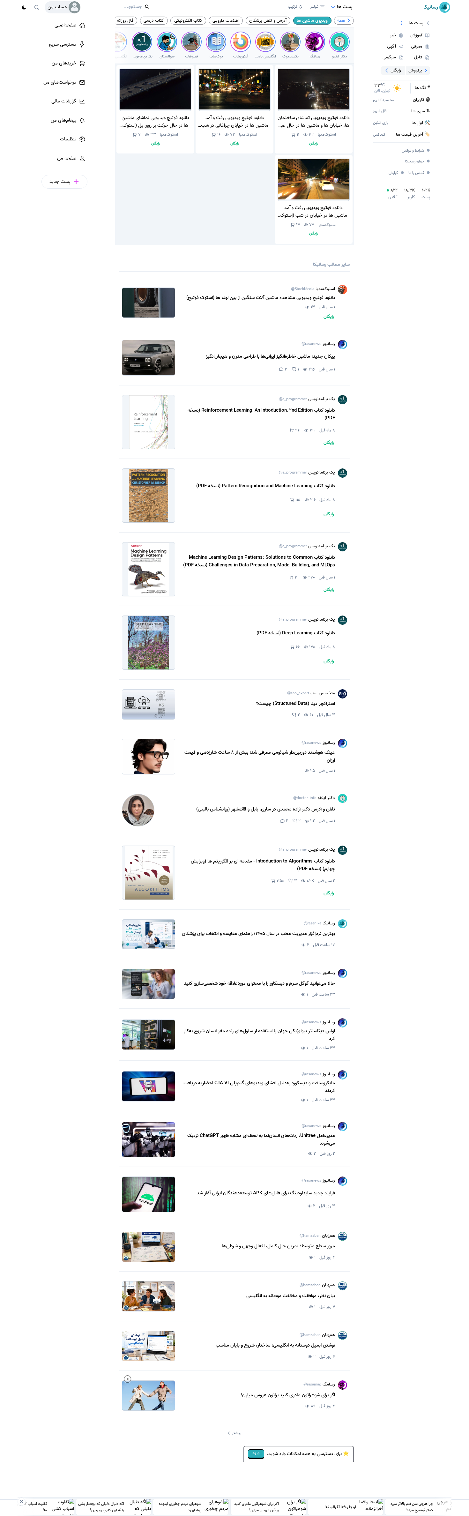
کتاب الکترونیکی (188, 20)
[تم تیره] (24, 7)
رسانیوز (318, 343)
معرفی (416, 46)
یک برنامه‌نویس (307, 399)
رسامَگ (319, 1384)
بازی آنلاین (380, 123)
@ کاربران (421, 99)
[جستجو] (37, 7)
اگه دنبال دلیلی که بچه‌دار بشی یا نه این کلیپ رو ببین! (101, 1507)
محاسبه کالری (383, 100)
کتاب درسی (154, 20)
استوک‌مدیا (327, 134)
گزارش (397, 173)
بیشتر (237, 1433)
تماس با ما (419, 173)
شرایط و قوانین (416, 150)
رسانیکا (319, 923)
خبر (393, 35)
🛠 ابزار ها (421, 123)
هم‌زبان (317, 1235)
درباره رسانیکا (417, 161)
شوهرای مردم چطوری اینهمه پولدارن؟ (180, 1507)
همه (341, 20)
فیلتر (314, 6)
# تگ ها (422, 88)
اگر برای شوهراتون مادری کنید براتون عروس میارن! (256, 1507)
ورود (256, 1453)
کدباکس (379, 135)
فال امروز (379, 111)
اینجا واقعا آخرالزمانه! (340, 1507)
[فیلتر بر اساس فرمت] (402, 23)
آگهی (391, 46)
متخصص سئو (311, 693)
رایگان (396, 70)
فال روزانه (125, 20)
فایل (418, 57)
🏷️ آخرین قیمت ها (413, 134)
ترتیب (292, 6)
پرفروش (415, 70)
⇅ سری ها (420, 111)
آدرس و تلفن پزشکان (268, 20)
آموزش (416, 35)
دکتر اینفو (314, 798)
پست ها (416, 23)
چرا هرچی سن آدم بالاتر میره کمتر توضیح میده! (412, 1507)
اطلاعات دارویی (225, 20)
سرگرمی (389, 57)
